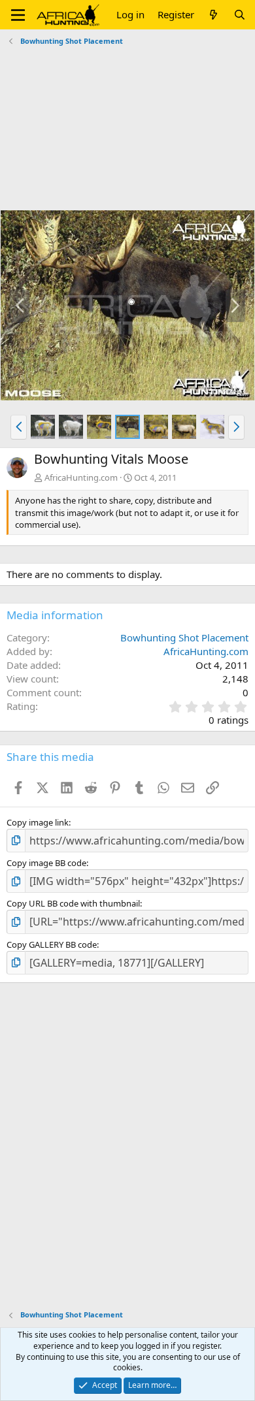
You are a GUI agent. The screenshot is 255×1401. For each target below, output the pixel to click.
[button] (18, 15)
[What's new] (213, 15)
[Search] (239, 15)
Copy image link (38, 822)
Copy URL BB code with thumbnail (73, 903)
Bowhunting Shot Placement (184, 637)
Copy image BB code (46, 863)
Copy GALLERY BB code (52, 944)
